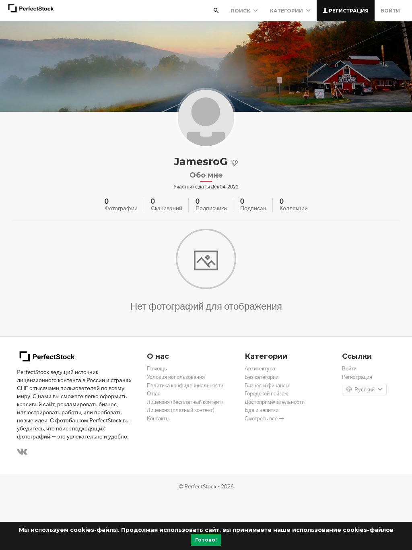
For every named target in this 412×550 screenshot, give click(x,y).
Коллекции (294, 208)
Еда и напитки (261, 410)
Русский (364, 390)
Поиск (241, 11)
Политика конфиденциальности (185, 386)
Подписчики (211, 208)
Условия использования (176, 377)
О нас (154, 394)
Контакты (158, 419)
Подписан (253, 208)
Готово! (206, 540)
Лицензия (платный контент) (180, 410)
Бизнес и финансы (267, 386)
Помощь (157, 369)
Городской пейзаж (266, 394)
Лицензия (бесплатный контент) (185, 402)
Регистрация (348, 11)
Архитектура (260, 369)
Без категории (261, 377)
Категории (287, 11)
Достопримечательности (275, 402)
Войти (390, 11)
